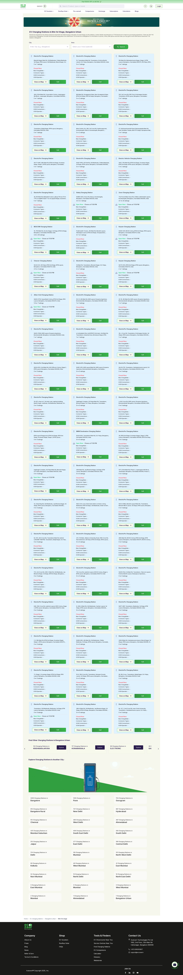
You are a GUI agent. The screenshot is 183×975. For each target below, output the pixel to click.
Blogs (137, 11)
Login (159, 6)
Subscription (114, 11)
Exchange (102, 11)
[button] (175, 965)
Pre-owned (77, 11)
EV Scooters (48, 11)
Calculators (126, 11)
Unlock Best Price (91, 503)
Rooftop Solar (62, 11)
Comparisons (89, 11)
